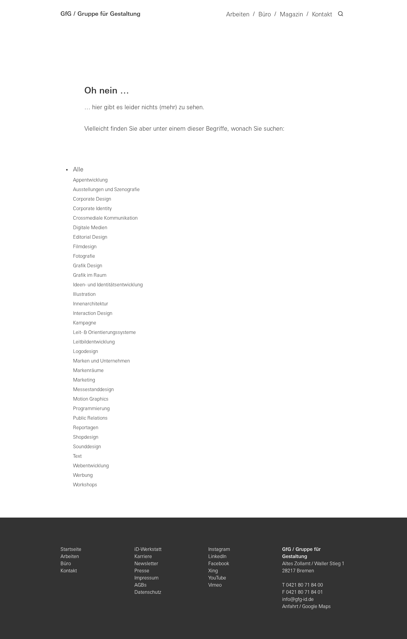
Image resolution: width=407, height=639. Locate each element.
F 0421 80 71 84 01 (302, 592)
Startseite (70, 549)
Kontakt (68, 571)
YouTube (217, 578)
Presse (141, 571)
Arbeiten (69, 556)
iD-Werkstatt (147, 549)
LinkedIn (217, 556)
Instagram (219, 549)
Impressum (146, 578)
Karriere (143, 556)
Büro (65, 564)
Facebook (218, 564)
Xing (213, 571)
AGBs (140, 585)
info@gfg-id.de (298, 599)
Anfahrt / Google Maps (306, 606)
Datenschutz (147, 592)
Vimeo (215, 585)
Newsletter (146, 564)
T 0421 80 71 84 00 (302, 585)
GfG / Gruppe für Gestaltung (100, 14)
